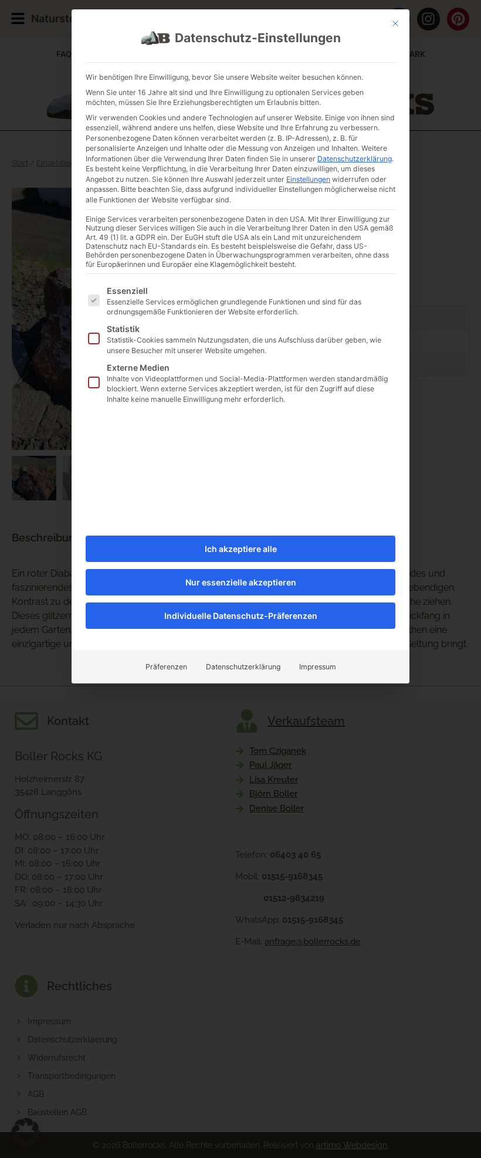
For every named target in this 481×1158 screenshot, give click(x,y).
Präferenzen (166, 666)
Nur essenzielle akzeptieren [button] (240, 582)
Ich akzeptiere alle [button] (241, 549)
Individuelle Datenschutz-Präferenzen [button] (240, 616)
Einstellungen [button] (308, 179)
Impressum (317, 666)
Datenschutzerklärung (354, 158)
